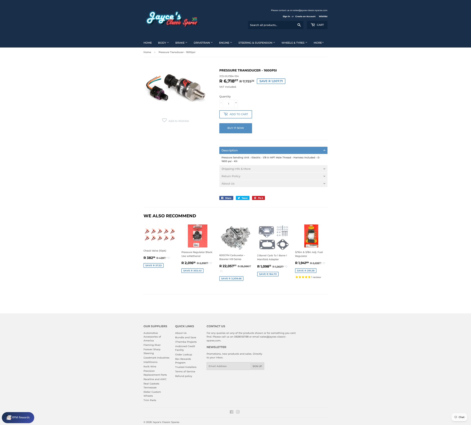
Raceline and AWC (155, 379)
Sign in (286, 16)
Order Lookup (183, 354)
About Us (181, 332)
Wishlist (323, 16)
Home (148, 42)
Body (162, 42)
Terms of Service (185, 371)
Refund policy (183, 376)
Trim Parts (150, 400)
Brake (180, 42)
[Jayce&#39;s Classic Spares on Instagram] (238, 412)
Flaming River (152, 344)
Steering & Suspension (255, 42)
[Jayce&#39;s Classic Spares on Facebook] (231, 412)
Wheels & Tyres (293, 42)
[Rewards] (18, 417)
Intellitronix (150, 362)
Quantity (225, 96)
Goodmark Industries (156, 357)
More (318, 42)
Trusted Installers (185, 367)
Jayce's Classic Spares (166, 422)
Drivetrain (202, 42)
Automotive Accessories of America (152, 336)
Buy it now (235, 128)
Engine (224, 42)
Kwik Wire (150, 366)
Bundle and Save (185, 337)
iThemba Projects (186, 341)
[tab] (273, 150)
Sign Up (257, 366)
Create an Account (305, 16)
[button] (175, 121)
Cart (320, 25)
